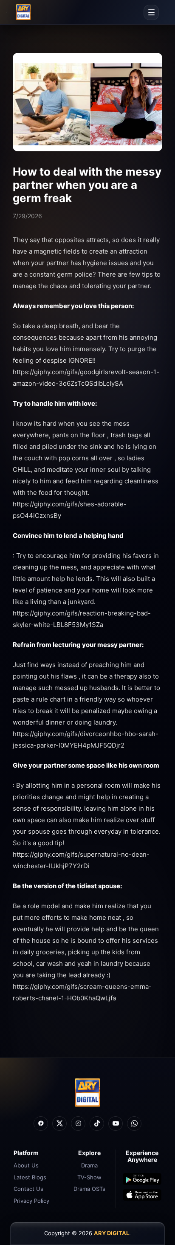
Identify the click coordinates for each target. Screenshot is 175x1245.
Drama (89, 1165)
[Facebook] (41, 1123)
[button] (151, 12)
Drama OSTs (89, 1188)
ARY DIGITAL (111, 1233)
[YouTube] (115, 1123)
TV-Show (89, 1177)
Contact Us (28, 1188)
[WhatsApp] (134, 1123)
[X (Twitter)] (59, 1123)
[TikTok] (97, 1123)
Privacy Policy (31, 1200)
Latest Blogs (30, 1177)
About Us (26, 1165)
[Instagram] (78, 1123)
